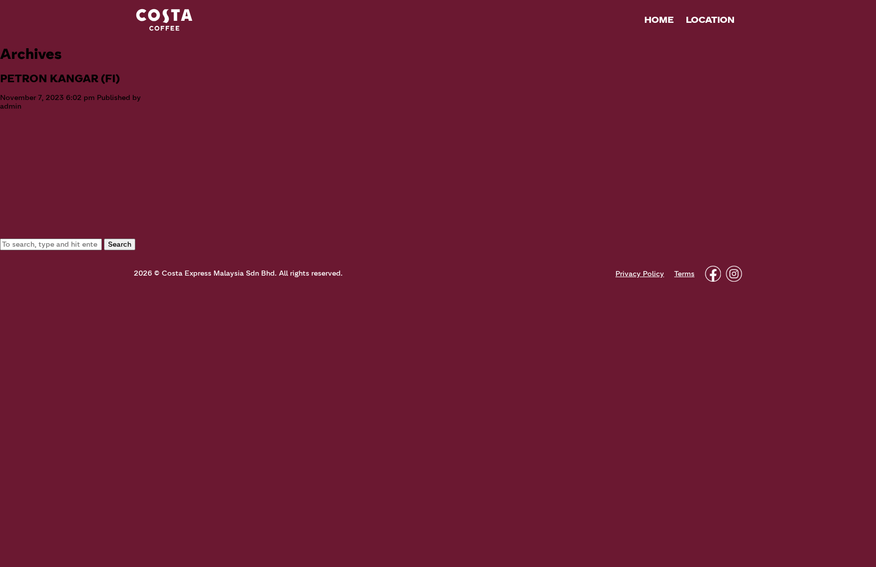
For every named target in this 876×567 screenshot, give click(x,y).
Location (710, 19)
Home (659, 19)
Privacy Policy (639, 274)
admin (10, 106)
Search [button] (119, 244)
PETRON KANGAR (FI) (60, 78)
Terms (684, 274)
